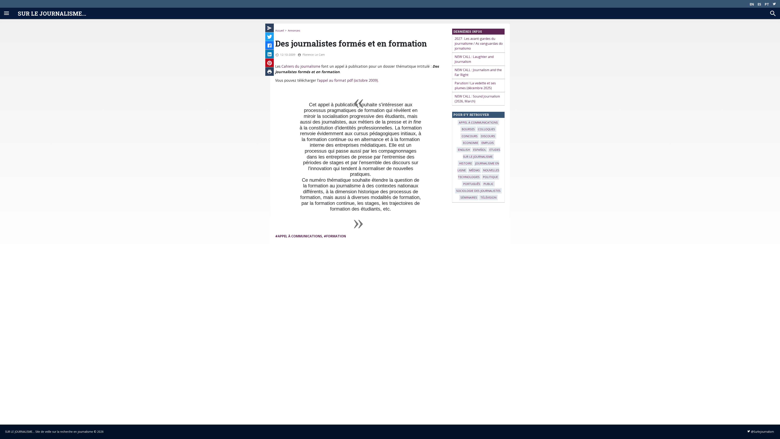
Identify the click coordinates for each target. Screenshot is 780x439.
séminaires (468, 197)
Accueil (279, 30)
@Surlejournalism (762, 432)
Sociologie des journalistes (478, 191)
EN (752, 4)
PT (767, 4)
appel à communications (300, 236)
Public (488, 184)
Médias (474, 170)
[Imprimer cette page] (269, 72)
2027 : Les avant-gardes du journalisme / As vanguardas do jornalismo (479, 43)
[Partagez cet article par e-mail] (269, 28)
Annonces (294, 30)
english (464, 150)
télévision (488, 197)
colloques (486, 129)
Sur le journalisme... (52, 13)
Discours (488, 136)
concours (470, 136)
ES (759, 4)
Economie (470, 143)
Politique (490, 177)
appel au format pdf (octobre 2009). (349, 80)
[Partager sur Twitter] (269, 37)
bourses (468, 129)
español (479, 150)
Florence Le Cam (313, 55)
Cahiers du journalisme (301, 66)
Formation (336, 236)
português (471, 184)
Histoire (465, 163)
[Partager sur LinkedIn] (269, 55)
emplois (487, 143)
